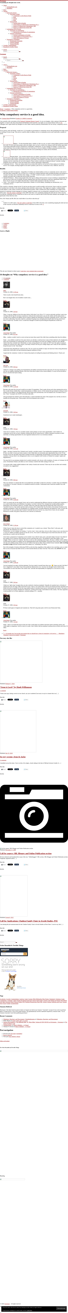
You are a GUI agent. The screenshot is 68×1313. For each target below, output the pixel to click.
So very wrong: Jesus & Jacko (13, 757)
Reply (4, 300)
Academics (7, 109)
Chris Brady (6, 333)
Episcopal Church (31, 1000)
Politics (20, 1002)
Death (18, 1000)
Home (1, 109)
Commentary (3, 1000)
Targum (65, 1002)
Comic (63, 999)
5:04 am (15, 582)
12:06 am (15, 562)
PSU (24, 1002)
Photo (12, 1002)
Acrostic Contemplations (12, 999)
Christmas (58, 999)
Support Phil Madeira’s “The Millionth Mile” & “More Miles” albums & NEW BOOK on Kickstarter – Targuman (33, 1022)
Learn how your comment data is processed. (32, 271)
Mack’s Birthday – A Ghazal (21, 1025)
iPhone (65, 1000)
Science (45, 1002)
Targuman (7, 1304)
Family (41, 1000)
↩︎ (43, 204)
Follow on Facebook (4, 1041)
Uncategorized (14, 1003)
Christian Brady (6, 118)
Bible (34, 999)
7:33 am (15, 622)
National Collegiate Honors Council (29, 121)
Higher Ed (53, 1000)
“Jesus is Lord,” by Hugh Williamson (16, 687)
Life (1, 1002)
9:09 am (15, 367)
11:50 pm (15, 292)
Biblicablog (39, 999)
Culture (15, 1000)
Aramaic (30, 999)
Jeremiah (5, 410)
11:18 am (15, 386)
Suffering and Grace (57, 1002)
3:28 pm (15, 412)
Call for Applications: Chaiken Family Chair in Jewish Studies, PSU (29, 921)
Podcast (16, 1002)
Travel (4, 1003)
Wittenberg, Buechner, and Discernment (47, 1019)
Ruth (38, 1002)
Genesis (45, 1000)
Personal (8, 1002)
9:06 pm (15, 480)
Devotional (23, 1000)
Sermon (49, 1002)
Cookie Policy (29, 1310)
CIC (61, 122)
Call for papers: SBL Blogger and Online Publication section (25, 853)
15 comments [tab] (6, 278)
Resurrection (33, 1002)
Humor (58, 1000)
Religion (27, 1002)
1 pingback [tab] (6, 279)
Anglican (21, 999)
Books (47, 999)
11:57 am (15, 448)
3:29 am (15, 311)
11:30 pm (15, 525)
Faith (37, 1000)
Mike (4, 290)
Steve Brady (6, 524)
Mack (3, 1002)
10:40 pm (15, 499)
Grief (49, 1000)
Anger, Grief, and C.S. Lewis (20, 1020)
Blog (43, 999)
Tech (1, 1003)
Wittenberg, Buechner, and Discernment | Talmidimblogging (19, 1019)
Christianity (52, 999)
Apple (26, 999)
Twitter (8, 1003)
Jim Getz (5, 365)
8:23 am (15, 334)
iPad (62, 1000)
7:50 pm (15, 429)
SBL (41, 1002)
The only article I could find (14, 192)
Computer (9, 1000)
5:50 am (15, 605)
